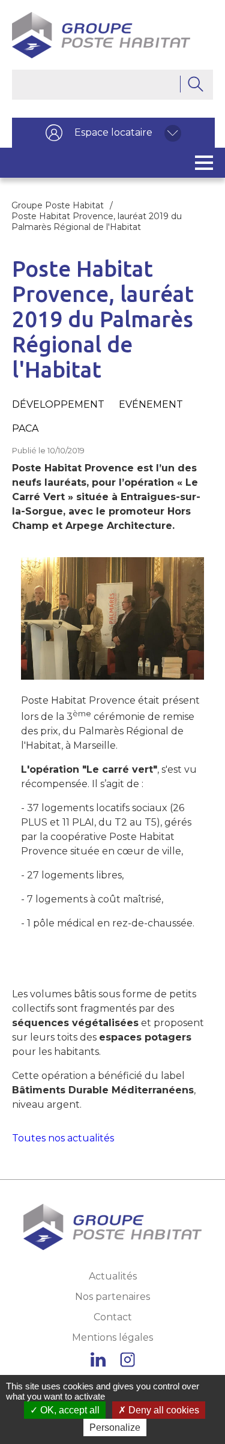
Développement (58, 404)
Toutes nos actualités (63, 1138)
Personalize (114, 1427)
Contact (113, 1317)
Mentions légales (112, 1337)
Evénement (151, 404)
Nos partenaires (112, 1296)
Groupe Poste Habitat (57, 205)
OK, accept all (69, 1410)
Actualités (113, 1276)
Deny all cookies (162, 1410)
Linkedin (98, 1359)
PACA (25, 428)
